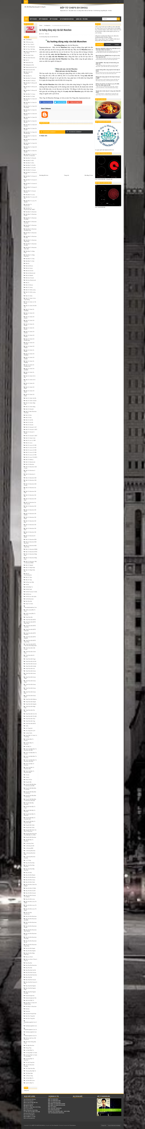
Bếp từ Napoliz (29, 565)
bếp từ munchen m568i (31, 549)
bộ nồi (27, 584)
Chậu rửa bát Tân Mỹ (31, 716)
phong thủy (28, 1048)
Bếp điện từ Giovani (31, 170)
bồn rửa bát (29, 601)
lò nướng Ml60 (29, 848)
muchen (27, 1008)
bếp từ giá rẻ (29, 420)
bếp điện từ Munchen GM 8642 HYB (30, 229)
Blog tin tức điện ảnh (113, 36)
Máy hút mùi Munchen (31, 916)
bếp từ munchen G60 (31, 477)
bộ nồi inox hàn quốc (31, 596)
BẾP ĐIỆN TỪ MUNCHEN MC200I (56, 1105)
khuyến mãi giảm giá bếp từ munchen (30, 830)
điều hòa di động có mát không (105, 40)
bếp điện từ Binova (30, 80)
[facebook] (116, 2)
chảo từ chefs (29, 603)
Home (26, 19)
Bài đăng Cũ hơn (89, 175)
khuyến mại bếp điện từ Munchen (30, 796)
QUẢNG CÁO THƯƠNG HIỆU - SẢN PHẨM (59, 1111)
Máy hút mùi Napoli (30, 948)
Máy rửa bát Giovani (31, 972)
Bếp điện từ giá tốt (28, 1105)
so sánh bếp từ (30, 1050)
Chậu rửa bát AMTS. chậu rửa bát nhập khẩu (30, 645)
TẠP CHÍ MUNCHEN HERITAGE (67, 19)
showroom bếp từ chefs (103, 29)
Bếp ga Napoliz (29, 275)
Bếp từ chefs (112, 26)
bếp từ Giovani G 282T (31, 435)
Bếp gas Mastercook (31, 280)
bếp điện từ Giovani (31, 78)
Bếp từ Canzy (29, 287)
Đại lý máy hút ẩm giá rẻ (102, 26)
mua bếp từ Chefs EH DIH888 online (30, 1003)
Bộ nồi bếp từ (29, 587)
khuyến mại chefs (30, 827)
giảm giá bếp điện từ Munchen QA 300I (30, 749)
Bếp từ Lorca (29, 442)
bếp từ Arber (106, 31)
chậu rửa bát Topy (30, 721)
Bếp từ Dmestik (30, 409)
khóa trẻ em (29, 779)
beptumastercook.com (31, 67)
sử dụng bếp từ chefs (31, 1052)
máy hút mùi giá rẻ (30, 890)
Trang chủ (26, 1090)
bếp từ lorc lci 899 (30, 440)
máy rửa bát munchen (31, 975)
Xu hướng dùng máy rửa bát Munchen (48, 36)
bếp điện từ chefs (30, 96)
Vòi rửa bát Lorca (30, 1080)
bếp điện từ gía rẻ (30, 167)
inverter (27, 777)
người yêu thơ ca (114, 31)
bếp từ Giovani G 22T (31, 427)
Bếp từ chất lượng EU (28, 1104)
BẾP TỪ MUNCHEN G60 (54, 1100)
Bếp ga (27, 263)
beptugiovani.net (30, 65)
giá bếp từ (28, 746)
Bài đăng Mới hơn (43, 175)
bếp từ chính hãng (30, 406)
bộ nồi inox (28, 594)
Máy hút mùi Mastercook (28, 913)
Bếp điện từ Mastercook (28, 205)
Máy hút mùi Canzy (30, 879)
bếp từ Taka (29, 577)
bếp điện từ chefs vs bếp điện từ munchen (30, 155)
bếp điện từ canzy (30, 94)
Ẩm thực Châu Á (30, 44)
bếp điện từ (29, 75)
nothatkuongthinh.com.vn (30, 1035)
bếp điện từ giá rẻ (30, 165)
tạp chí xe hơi (26, 7)
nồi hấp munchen (30, 1045)
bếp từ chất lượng (30, 289)
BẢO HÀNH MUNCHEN (54, 1109)
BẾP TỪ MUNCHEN (43, 19)
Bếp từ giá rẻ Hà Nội (28, 1108)
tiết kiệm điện (29, 1073)
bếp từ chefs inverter (31, 400)
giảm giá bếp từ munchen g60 (29, 768)
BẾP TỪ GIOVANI (53, 19)
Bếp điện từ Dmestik (31, 158)
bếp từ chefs (29, 295)
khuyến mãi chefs (30, 825)
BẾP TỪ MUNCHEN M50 (54, 1102)
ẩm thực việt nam (30, 49)
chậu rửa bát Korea (31, 671)
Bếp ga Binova (29, 266)
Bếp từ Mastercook (30, 462)
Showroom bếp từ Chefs (29, 1113)
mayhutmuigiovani (30, 995)
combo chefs (29, 733)
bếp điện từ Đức (30, 162)
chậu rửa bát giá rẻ (31, 661)
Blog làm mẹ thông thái (101, 36)
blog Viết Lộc (34, 7)
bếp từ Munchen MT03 (31, 551)
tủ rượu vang (29, 1075)
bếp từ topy (29, 579)
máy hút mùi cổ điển (31, 888)
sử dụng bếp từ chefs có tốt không (30, 1055)
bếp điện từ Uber (30, 261)
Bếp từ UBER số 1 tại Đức (29, 1116)
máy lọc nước (29, 956)
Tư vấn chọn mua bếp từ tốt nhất (32, 1111)
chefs (27, 725)
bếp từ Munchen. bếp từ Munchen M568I (30, 562)
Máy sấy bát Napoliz (31, 985)
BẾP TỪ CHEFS (52, 1106)
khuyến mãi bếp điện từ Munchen (30, 792)
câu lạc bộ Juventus (44, 7)
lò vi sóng (28, 860)
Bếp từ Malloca (29, 459)
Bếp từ (27, 282)
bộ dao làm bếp (30, 582)
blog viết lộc (111, 28)
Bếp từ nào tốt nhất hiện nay (31, 1102)
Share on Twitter (61, 102)
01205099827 (29, 39)
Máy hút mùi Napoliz (31, 950)
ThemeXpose (73, 1125)
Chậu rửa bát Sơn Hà (31, 714)
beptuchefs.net (29, 62)
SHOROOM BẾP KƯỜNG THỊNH (103, 37)
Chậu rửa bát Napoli (31, 701)
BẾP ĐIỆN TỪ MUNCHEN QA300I (56, 1103)
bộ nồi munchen (30, 599)
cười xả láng (98, 33)
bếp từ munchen (30, 464)
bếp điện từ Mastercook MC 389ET (29, 209)
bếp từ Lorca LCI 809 (31, 450)
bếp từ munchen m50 (31, 539)
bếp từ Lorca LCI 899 (31, 452)
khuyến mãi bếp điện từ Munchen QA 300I (30, 785)
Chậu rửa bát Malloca (31, 699)
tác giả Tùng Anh (30, 1062)
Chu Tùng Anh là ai (30, 730)
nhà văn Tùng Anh (30, 1018)
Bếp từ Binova (29, 285)
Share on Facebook (47, 102)
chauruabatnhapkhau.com (30, 607)
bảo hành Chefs (29, 55)
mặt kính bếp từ (30, 1000)
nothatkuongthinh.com (31, 1032)
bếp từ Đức (29, 417)
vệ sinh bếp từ (29, 1078)
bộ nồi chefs (29, 589)
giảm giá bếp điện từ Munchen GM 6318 (30, 760)
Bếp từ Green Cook (30, 438)
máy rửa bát (29, 967)
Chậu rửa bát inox (30, 668)
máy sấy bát (29, 977)
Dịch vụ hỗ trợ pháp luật (29, 1118)
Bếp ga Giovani (29, 270)
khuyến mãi (28, 782)
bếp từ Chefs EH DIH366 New (29, 339)
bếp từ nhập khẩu (30, 567)
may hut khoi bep (30, 862)
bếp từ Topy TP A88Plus (108, 39)
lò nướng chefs (30, 843)
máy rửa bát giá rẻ (31, 970)
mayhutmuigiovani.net (31, 998)
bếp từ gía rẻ (29, 422)
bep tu (27, 60)
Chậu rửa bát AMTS (31, 619)
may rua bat (29, 963)
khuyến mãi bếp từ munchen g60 (29, 818)
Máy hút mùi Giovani (31, 893)
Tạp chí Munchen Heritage (30, 1099)
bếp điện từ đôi (30, 160)
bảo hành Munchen (30, 57)
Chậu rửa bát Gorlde (31, 666)
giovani (27, 774)
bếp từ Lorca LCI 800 (31, 445)
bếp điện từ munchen (31, 211)
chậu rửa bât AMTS (31, 723)
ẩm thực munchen (30, 46)
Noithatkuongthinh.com (31, 1025)
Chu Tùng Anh (29, 728)
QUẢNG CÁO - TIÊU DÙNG (82, 19)
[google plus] (119, 2)
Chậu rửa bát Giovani (31, 663)
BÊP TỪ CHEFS (33, 19)
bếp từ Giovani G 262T (31, 429)
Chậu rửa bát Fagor (31, 659)
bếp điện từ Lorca (30, 194)
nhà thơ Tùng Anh (30, 1016)
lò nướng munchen (30, 850)
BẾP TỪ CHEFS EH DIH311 (74, 7)
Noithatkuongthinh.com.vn (30, 1029)
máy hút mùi (29, 872)
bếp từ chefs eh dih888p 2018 (29, 365)
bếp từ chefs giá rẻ (31, 398)
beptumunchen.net (30, 69)
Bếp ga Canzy (29, 268)
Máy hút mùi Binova (30, 877)
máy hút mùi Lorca (30, 899)
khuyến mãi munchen (31, 837)
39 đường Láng (29, 42)
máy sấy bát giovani (31, 979)
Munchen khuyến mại (31, 1013)
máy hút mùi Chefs (30, 882)
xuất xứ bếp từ (30, 1083)
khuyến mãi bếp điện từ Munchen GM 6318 (30, 800)
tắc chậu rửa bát (30, 1068)
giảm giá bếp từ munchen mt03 (29, 772)
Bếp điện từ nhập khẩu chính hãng (32, 1107)
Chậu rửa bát (29, 617)
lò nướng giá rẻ (30, 845)
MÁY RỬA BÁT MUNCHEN (55, 1108)
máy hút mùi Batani (30, 875)
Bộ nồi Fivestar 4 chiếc (31, 591)
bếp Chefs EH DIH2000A (28, 72)
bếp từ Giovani (29, 424)
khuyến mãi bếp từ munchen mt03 (29, 822)
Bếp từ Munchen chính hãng (31, 1110)
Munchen (28, 1011)
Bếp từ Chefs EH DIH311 (29, 1115)
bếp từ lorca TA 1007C (31, 457)
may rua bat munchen (31, 965)
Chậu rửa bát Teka (30, 718)
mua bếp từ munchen (31, 1006)
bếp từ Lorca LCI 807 (31, 447)
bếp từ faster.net (114, 29)
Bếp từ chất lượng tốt (28, 1101)
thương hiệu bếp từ (31, 1071)
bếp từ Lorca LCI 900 (31, 454)
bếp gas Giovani (30, 277)
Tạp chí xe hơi (103, 28)
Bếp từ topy (98, 39)
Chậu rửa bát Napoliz (31, 704)
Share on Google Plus (76, 102)
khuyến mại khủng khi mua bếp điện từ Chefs (30, 834)
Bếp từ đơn (29, 415)
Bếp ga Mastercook (30, 273)
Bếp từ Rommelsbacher (28, 574)
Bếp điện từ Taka (30, 258)
